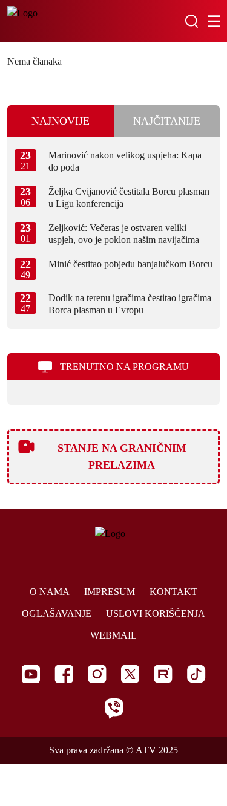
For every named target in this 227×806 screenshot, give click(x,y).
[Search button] (191, 21)
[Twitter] (130, 674)
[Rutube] (163, 674)
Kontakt (173, 592)
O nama (50, 592)
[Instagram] (97, 674)
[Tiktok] (196, 674)
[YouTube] (31, 674)
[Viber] (113, 708)
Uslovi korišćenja (155, 613)
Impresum (109, 592)
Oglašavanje (56, 613)
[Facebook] (63, 674)
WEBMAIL (113, 635)
